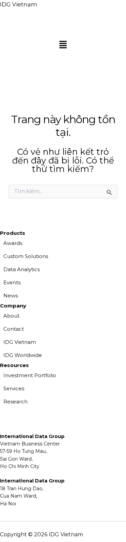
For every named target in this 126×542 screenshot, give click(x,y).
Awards (12, 243)
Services (13, 388)
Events (11, 282)
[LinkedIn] (32, 515)
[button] (63, 45)
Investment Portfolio (29, 375)
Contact (13, 329)
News (10, 295)
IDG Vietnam (18, 4)
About (11, 316)
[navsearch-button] (8, 61)
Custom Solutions (25, 256)
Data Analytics (21, 269)
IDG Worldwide (22, 355)
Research (15, 401)
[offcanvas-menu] (123, 77)
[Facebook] (10, 515)
